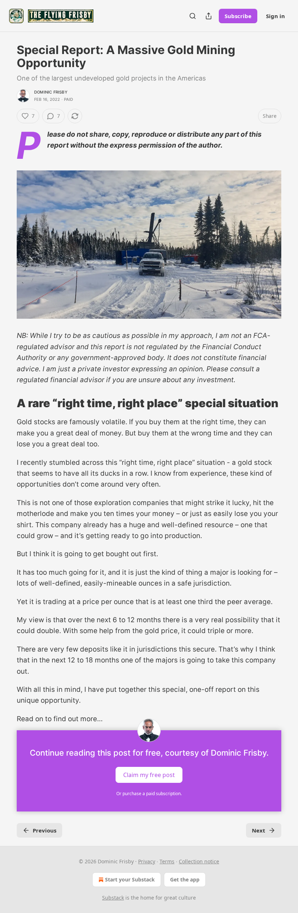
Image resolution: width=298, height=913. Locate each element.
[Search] (192, 16)
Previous (44, 830)
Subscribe (238, 16)
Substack (113, 897)
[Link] (6, 403)
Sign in (275, 16)
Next (258, 830)
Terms (167, 861)
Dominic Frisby (51, 92)
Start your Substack (130, 879)
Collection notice (199, 861)
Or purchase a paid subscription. (149, 793)
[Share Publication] (208, 16)
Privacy (146, 861)
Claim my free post (149, 775)
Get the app (185, 879)
